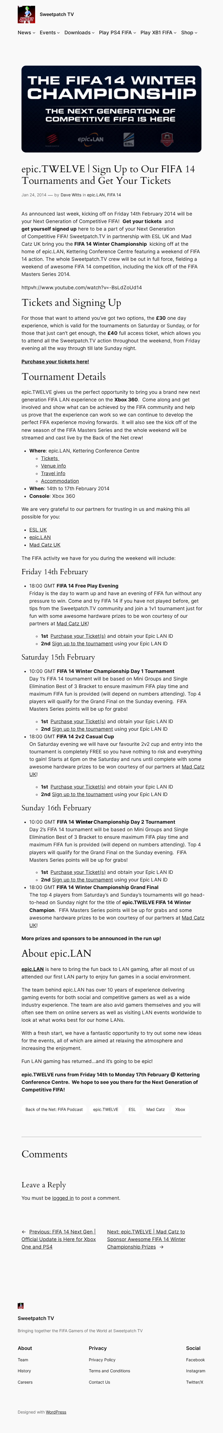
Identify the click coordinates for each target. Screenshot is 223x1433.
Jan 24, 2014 (33, 194)
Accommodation (60, 481)
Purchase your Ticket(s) (78, 636)
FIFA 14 (114, 194)
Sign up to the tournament (82, 644)
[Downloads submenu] (93, 32)
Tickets (50, 458)
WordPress (56, 1411)
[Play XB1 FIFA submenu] (175, 32)
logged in (63, 1198)
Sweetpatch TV (57, 14)
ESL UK (38, 530)
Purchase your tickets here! (55, 361)
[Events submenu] (58, 32)
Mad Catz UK (44, 545)
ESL (132, 1109)
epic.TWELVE (105, 1109)
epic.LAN (96, 194)
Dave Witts (71, 194)
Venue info (53, 466)
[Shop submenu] (196, 32)
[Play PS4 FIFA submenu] (134, 32)
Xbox (180, 1109)
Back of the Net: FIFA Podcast (54, 1109)
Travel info (53, 473)
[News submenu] (34, 32)
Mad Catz (155, 1109)
